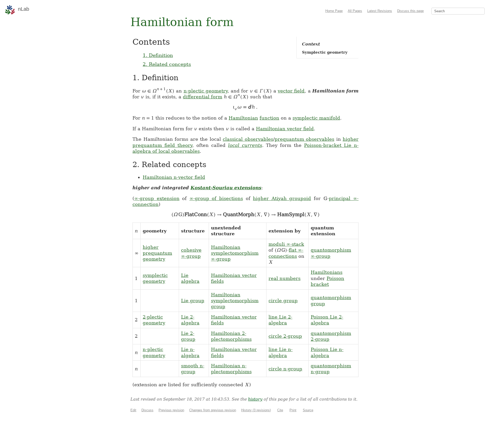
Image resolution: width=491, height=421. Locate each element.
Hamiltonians (326, 272)
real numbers (284, 278)
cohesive (191, 250)
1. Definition (158, 55)
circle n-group (285, 368)
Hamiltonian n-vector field (174, 177)
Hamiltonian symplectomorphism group (235, 300)
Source (308, 410)
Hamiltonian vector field (285, 128)
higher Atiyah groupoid (282, 198)
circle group (283, 300)
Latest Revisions (379, 11)
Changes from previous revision (212, 410)
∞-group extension (157, 198)
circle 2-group (285, 336)
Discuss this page (410, 11)
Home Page (334, 11)
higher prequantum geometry (157, 253)
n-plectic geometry (206, 90)
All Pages (355, 11)
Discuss (147, 410)
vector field (291, 90)
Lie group (192, 300)
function (269, 118)
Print (292, 410)
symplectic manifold (316, 118)
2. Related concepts (167, 64)
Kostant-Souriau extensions (226, 187)
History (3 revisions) (256, 410)
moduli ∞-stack (286, 244)
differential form (202, 96)
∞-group (191, 256)
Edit (133, 410)
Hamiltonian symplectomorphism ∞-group (235, 253)
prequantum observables (304, 139)
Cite (280, 410)
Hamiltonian (243, 118)
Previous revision (171, 410)
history (255, 399)
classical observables (248, 139)
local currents (245, 145)
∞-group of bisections (216, 198)
